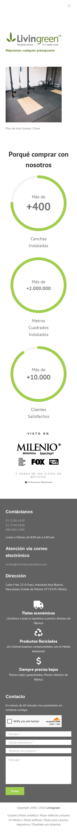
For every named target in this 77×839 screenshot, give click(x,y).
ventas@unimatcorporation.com (26, 564)
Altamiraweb (46, 482)
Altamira (55, 824)
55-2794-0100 (15, 525)
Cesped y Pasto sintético (22, 815)
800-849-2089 (15, 529)
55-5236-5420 (15, 520)
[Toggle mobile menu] (69, 6)
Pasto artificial (33, 820)
